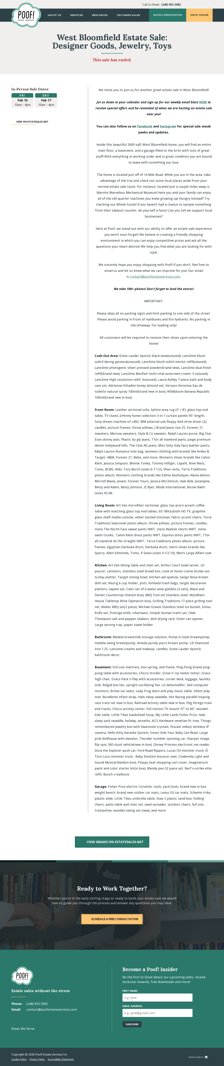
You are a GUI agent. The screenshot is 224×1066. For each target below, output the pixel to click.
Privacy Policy (37, 1059)
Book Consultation (167, 14)
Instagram (168, 126)
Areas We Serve (22, 1028)
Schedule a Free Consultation (114, 919)
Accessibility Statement (61, 1059)
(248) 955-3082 (171, 4)
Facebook (144, 126)
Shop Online (199, 14)
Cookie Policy (19, 1059)
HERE (203, 102)
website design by (199, 1058)
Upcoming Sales (128, 15)
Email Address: (132, 1006)
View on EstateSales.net (32, 121)
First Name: (130, 990)
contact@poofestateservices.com (155, 276)
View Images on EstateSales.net (115, 842)
